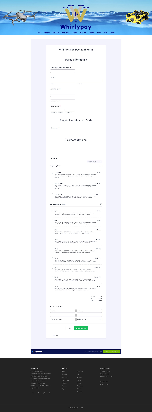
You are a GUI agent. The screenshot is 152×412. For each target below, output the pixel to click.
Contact (112, 32)
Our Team (80, 392)
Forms (79, 380)
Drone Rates (65, 32)
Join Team (83, 32)
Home (39, 32)
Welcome (47, 32)
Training (91, 32)
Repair (99, 32)
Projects (74, 32)
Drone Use (55, 32)
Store (105, 32)
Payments (80, 386)
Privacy (79, 383)
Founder (79, 389)
